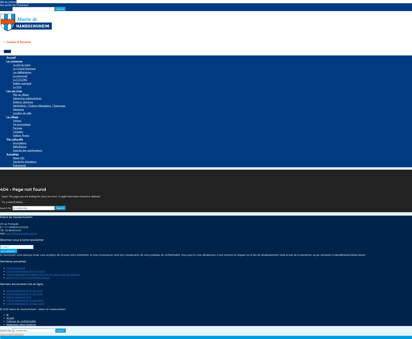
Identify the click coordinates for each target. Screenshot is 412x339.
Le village (12, 117)
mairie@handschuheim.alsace (21, 233)
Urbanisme (18, 109)
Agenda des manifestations (27, 150)
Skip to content (8, 1)
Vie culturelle (14, 139)
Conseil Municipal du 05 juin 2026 (24, 290)
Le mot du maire (21, 65)
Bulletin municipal (22, 83)
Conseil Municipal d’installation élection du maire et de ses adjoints (43, 274)
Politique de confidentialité (21, 321)
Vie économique (22, 124)
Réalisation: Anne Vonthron (21, 324)
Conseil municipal (15, 268)
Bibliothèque (19, 147)
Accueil (10, 318)
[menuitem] (209, 74)
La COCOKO (20, 80)
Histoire (17, 121)
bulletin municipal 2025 (18, 297)
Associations (19, 143)
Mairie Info (18, 158)
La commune (14, 61)
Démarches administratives (27, 98)
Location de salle (22, 113)
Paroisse (17, 128)
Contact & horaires (18, 42)
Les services (14, 91)
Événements (19, 165)
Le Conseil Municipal (24, 69)
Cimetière (18, 132)
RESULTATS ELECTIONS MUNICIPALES (28, 277)
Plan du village (21, 95)
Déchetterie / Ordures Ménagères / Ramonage (39, 106)
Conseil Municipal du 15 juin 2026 (24, 293)
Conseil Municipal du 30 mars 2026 (25, 271)
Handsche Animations (24, 162)
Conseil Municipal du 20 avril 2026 (24, 300)
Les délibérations (22, 72)
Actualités (12, 154)
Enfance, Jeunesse (23, 102)
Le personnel (20, 76)
